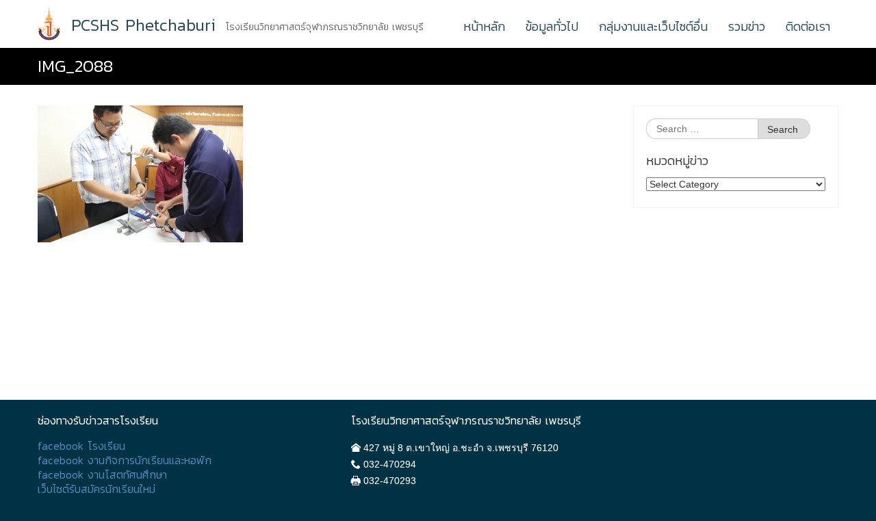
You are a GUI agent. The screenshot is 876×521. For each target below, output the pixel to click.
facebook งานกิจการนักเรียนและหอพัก (124, 460)
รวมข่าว (746, 26)
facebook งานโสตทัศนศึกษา (102, 475)
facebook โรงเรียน (81, 446)
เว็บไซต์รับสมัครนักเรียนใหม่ (96, 489)
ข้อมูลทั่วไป (552, 26)
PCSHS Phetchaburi (143, 25)
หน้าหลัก (484, 26)
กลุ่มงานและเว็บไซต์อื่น (653, 26)
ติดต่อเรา (808, 26)
